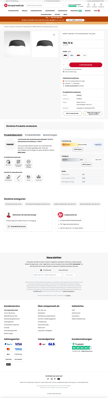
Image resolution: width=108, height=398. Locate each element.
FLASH (75, 20)
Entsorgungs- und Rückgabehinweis (78, 382)
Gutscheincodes (43, 325)
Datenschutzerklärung (69, 291)
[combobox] (46, 5)
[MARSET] (10, 144)
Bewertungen (50, 135)
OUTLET (57, 14)
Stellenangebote (50, 319)
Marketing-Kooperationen (46, 316)
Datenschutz (76, 313)
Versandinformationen (11, 325)
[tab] (13, 135)
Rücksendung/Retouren (12, 319)
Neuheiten (76, 11)
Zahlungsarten (9, 322)
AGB (73, 310)
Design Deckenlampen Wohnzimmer (65, 204)
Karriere (40, 319)
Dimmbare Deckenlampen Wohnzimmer (38, 204)
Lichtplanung (42, 322)
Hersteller (68, 295)
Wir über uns (42, 310)
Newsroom (41, 328)
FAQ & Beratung (9, 313)
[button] (54, 35)
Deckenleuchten (28, 26)
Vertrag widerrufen (11, 310)
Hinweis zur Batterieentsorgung (60, 382)
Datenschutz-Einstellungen (27, 382)
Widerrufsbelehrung (78, 319)
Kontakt (6, 328)
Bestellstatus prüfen (10, 316)
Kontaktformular (37, 291)
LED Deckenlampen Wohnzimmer (90, 204)
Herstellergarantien (10, 331)
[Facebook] (49, 379)
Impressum (75, 316)
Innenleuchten (19, 26)
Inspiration (41, 331)
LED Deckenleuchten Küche (13, 204)
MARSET (79, 95)
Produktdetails (32, 135)
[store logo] (14, 5)
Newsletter (41, 313)
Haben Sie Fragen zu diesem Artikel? (93, 113)
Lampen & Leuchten (9, 26)
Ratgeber (49, 331)
